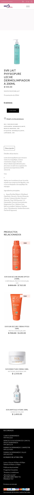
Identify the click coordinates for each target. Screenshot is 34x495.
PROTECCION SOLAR (22, 281)
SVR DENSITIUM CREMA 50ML (17, 369)
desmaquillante (18, 130)
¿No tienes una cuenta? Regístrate (6, 1)
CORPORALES (9, 281)
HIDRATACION (15, 412)
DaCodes (27, 492)
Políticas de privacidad (10, 467)
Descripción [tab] (9, 148)
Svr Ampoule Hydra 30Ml (17, 410)
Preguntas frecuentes (10, 470)
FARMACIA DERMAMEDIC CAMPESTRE (16, 447)
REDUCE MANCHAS (10, 128)
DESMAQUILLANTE (19, 126)
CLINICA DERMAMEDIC (11, 436)
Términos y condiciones (11, 472)
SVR (18, 128)
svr (13, 132)
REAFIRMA (19, 371)
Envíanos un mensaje (10, 484)
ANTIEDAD (11, 371)
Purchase (12, 110)
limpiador (7, 132)
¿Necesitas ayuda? (9, 475)
